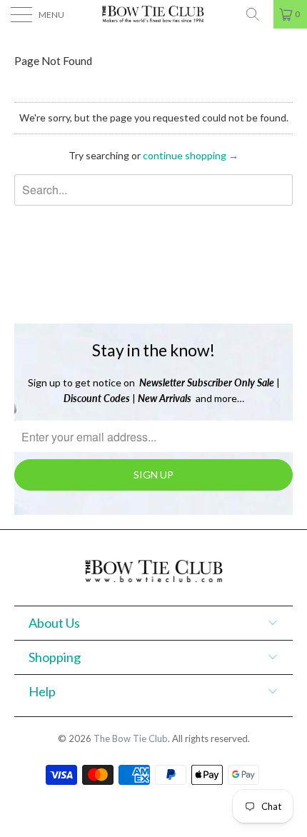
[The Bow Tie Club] (154, 14)
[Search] (258, 14)
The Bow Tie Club (131, 738)
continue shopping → (190, 155)
